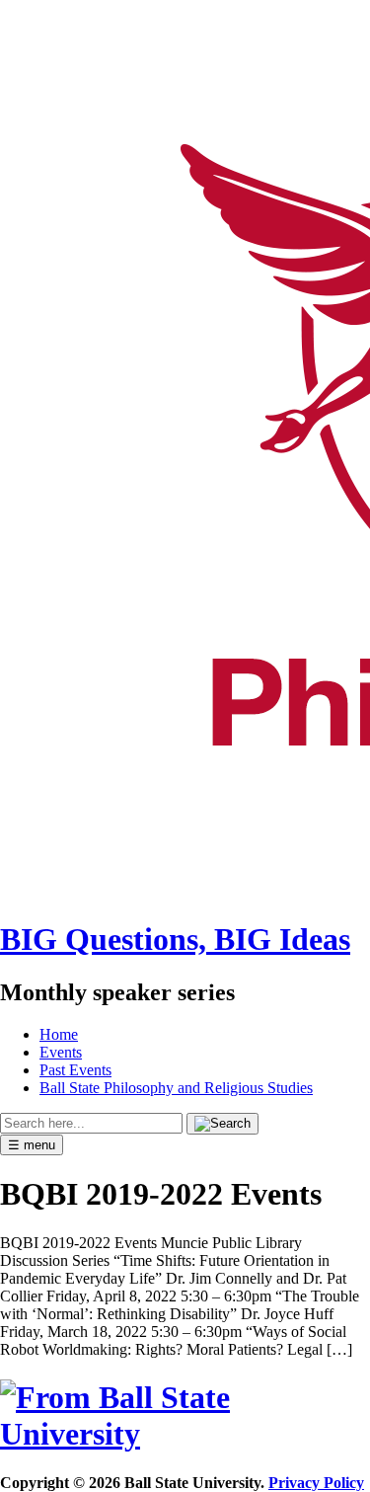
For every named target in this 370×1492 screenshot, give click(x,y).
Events (60, 1052)
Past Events (75, 1069)
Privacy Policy (316, 1482)
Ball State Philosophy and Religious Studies (176, 1087)
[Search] (222, 1124)
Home (58, 1034)
